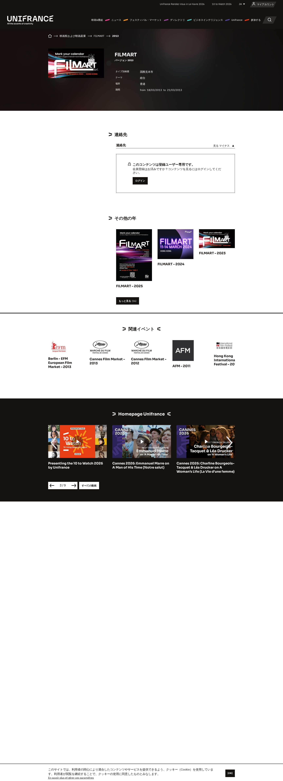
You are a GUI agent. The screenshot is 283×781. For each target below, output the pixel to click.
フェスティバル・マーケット (146, 19)
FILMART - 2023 (212, 253)
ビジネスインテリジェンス (208, 19)
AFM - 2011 (181, 366)
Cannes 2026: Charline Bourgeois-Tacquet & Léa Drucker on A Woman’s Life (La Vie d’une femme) (206, 467)
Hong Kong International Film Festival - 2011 (229, 360)
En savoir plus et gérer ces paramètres (71, 777)
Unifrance (236, 19)
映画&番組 (97, 19)
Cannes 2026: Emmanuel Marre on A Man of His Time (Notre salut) (140, 465)
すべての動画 (89, 485)
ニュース (116, 19)
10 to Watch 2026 (222, 4)
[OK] (230, 773)
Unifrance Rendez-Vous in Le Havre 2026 (182, 4)
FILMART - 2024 (171, 264)
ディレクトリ (177, 19)
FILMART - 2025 (129, 286)
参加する (256, 19)
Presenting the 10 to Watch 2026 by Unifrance (75, 465)
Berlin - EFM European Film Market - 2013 (60, 363)
